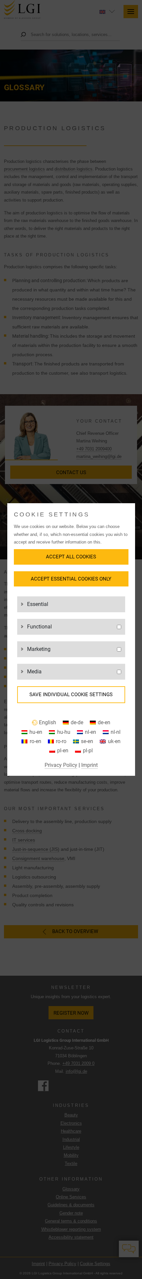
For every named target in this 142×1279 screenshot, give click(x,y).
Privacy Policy (61, 765)
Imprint (89, 765)
